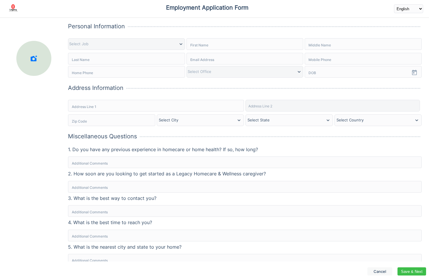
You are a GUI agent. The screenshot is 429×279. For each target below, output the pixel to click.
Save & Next (412, 271)
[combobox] (111, 121)
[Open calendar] (414, 73)
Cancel (380, 271)
